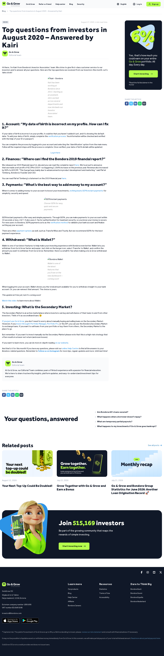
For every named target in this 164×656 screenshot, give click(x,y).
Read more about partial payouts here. (146, 638)
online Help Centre (70, 348)
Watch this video (9, 300)
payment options (24, 231)
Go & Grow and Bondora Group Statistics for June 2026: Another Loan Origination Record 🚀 (134, 489)
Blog (71, 4)
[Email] (21, 395)
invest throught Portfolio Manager (31, 324)
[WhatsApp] (17, 395)
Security (80, 4)
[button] (127, 412)
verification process (57, 136)
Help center (60, 4)
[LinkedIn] (13, 395)
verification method (59, 222)
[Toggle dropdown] (118, 4)
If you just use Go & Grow (13, 321)
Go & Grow (30, 4)
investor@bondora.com (12, 613)
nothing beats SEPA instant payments (86, 190)
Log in (139, 4)
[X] (8, 395)
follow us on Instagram (48, 351)
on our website (61, 343)
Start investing (141, 74)
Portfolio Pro (52, 324)
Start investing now (72, 546)
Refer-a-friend (45, 4)
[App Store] (10, 621)
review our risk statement (92, 632)
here (77, 165)
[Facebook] (4, 395)
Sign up (155, 4)
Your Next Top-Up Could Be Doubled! (27, 486)
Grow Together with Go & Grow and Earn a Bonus (81, 487)
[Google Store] (30, 621)
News (5, 22)
